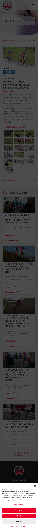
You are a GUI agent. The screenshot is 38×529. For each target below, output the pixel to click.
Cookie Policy (14, 526)
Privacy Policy (23, 526)
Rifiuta (19, 516)
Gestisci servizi (18, 504)
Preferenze (19, 521)
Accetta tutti (19, 510)
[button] (35, 486)
